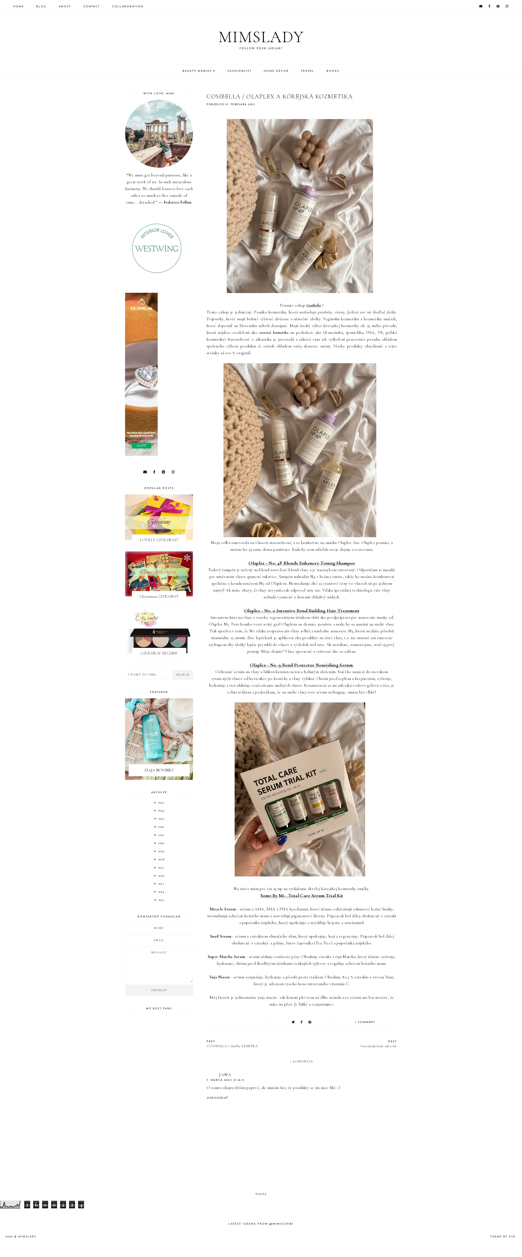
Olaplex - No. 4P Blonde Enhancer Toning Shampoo (301, 563)
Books (333, 71)
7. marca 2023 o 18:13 (226, 1080)
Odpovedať (217, 1098)
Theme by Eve (502, 1237)
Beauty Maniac (197, 71)
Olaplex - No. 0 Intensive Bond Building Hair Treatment (301, 611)
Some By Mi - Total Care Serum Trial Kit (301, 895)
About (65, 6)
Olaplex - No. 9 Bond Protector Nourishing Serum (302, 665)
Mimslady (261, 37)
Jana (225, 1074)
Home (18, 6)
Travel (307, 71)
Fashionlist (239, 71)
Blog (41, 6)
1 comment (365, 1022)
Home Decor (276, 71)
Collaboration (127, 6)
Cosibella (313, 305)
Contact (91, 6)
